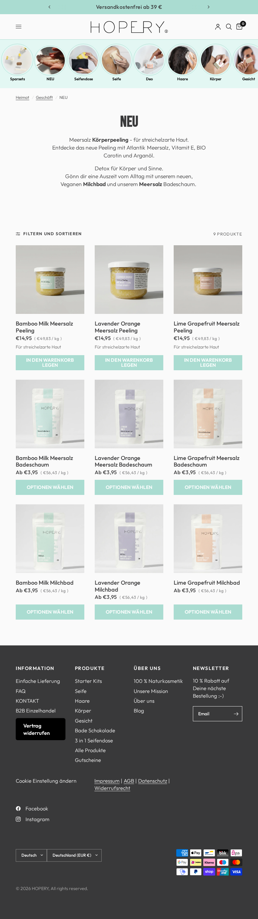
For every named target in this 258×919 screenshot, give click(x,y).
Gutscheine (88, 760)
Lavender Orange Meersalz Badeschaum (123, 461)
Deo (149, 79)
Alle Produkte (90, 750)
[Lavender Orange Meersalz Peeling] (129, 279)
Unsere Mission (151, 691)
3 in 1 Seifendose (94, 740)
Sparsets (17, 79)
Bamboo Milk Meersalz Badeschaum (44, 461)
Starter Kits (88, 681)
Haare (182, 79)
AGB (129, 780)
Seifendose (83, 79)
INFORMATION (35, 668)
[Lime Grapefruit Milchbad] (208, 538)
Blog (139, 710)
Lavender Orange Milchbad (117, 586)
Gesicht (84, 720)
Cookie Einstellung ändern (46, 780)
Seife (116, 79)
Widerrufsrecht (112, 788)
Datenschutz (152, 780)
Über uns (144, 700)
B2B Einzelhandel (36, 710)
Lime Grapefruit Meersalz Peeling (206, 327)
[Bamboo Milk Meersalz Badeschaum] (50, 414)
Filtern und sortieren (52, 233)
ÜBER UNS (147, 668)
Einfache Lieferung (38, 681)
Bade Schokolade (95, 730)
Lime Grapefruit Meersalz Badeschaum (206, 461)
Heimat (22, 97)
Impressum (107, 780)
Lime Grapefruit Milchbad (207, 582)
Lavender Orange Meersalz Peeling (117, 327)
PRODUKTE (90, 668)
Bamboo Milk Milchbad (45, 582)
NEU (50, 79)
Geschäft (44, 97)
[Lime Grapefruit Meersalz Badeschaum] (208, 414)
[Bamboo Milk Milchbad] (50, 538)
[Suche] (229, 26)
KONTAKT (27, 700)
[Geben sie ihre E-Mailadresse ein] (236, 713)
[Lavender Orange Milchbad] (129, 538)
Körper (216, 79)
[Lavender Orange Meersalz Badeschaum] (129, 414)
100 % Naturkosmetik (158, 681)
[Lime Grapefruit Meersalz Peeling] (208, 279)
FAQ (20, 691)
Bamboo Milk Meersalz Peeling (44, 327)
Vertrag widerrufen (36, 729)
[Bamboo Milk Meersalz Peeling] (50, 279)
